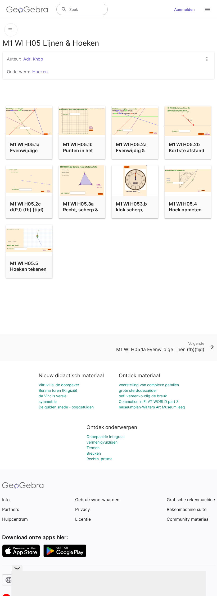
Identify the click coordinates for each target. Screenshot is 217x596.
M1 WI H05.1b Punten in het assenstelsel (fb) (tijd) (82, 153)
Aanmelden (184, 9)
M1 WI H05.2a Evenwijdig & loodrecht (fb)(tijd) (131, 153)
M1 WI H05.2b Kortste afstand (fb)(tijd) (186, 150)
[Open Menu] (207, 9)
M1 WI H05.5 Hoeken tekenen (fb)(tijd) (28, 269)
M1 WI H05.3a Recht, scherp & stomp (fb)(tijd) (80, 209)
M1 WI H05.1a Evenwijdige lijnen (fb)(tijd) (26, 150)
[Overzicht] (10, 29)
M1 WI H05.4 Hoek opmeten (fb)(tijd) (185, 209)
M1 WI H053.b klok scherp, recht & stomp (132, 209)
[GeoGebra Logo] (27, 9)
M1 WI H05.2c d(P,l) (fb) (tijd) (27, 206)
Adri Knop (33, 59)
